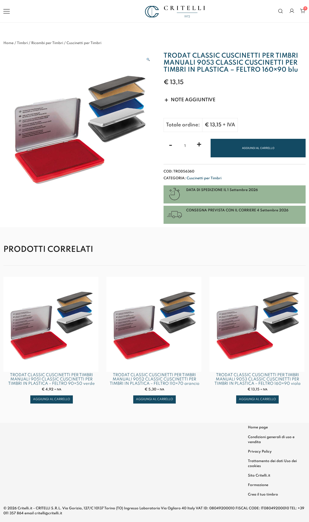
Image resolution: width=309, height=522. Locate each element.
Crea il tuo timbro (263, 494)
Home (8, 43)
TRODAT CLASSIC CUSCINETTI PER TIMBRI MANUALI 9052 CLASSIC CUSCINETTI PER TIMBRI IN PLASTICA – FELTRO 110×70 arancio (154, 379)
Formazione (258, 485)
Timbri (22, 43)
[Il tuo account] (292, 11)
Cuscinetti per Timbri (84, 43)
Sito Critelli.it (259, 475)
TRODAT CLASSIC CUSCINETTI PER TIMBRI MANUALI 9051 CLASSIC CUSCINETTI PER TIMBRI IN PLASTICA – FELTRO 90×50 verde (51, 379)
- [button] (171, 145)
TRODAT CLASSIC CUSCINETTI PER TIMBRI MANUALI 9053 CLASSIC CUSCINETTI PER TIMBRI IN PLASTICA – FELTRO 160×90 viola (257, 379)
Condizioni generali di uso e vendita (271, 439)
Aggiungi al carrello (258, 148)
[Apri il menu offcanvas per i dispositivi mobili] (6, 11)
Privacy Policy (260, 452)
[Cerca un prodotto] (280, 11)
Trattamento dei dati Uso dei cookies (272, 463)
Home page (258, 427)
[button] (148, 59)
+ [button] (199, 145)
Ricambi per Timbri (47, 43)
